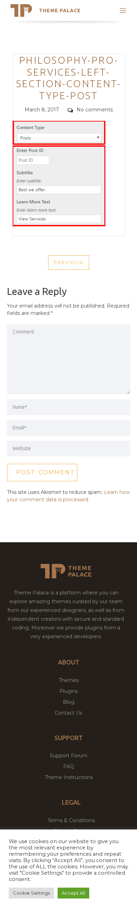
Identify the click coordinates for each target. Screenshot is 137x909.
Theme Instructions (69, 777)
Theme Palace (60, 10)
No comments (95, 109)
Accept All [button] (73, 893)
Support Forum (68, 755)
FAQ (68, 766)
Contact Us (68, 713)
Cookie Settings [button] (31, 893)
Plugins (68, 691)
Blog (68, 702)
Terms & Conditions (71, 820)
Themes (69, 680)
